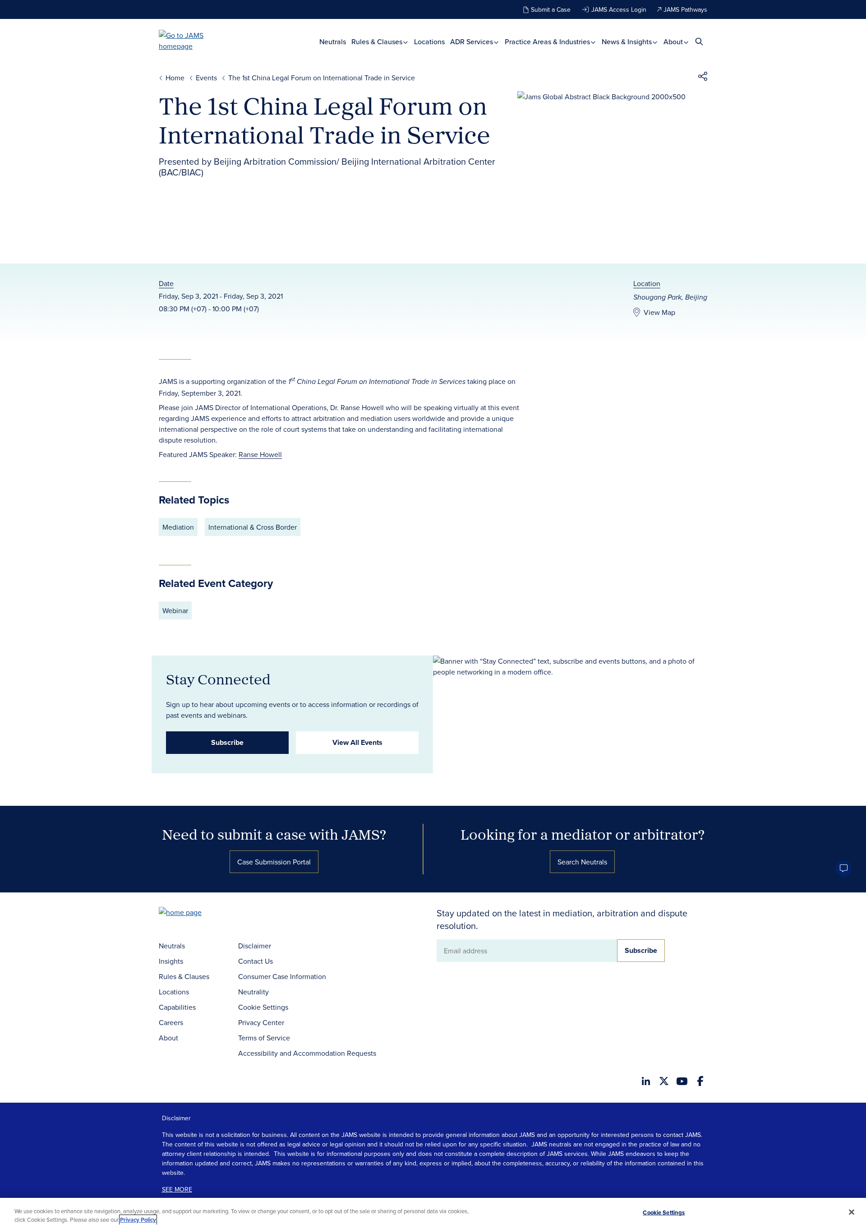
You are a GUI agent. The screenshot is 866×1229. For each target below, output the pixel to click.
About (674, 41)
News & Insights (628, 41)
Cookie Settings (263, 1007)
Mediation (178, 527)
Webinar (175, 610)
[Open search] (699, 41)
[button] (702, 77)
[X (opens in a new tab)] (663, 1081)
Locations (429, 41)
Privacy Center (261, 1022)
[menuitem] (332, 41)
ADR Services (472, 41)
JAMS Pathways (685, 9)
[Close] (851, 1212)
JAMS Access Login (618, 9)
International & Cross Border (252, 527)
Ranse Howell (260, 454)
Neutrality (253, 992)
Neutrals (332, 41)
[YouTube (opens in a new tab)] (682, 1081)
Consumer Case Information (282, 976)
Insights (171, 961)
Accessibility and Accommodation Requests (307, 1053)
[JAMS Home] (194, 40)
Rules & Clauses (377, 41)
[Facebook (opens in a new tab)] (700, 1081)
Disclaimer (254, 946)
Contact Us (255, 961)
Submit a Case (551, 9)
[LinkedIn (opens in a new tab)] (646, 1081)
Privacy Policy (138, 1219)
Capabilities (177, 1007)
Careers (171, 1022)
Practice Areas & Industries (548, 41)
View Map (659, 312)
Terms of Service (264, 1038)
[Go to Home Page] (194, 913)
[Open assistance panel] (843, 868)
